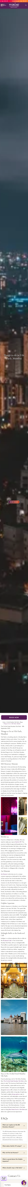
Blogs (21, 722)
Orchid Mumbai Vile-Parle (13, 722)
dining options (16, 1094)
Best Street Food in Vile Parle (17, 1109)
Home (4, 722)
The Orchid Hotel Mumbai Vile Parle (14, 1081)
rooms (8, 1090)
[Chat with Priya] (23, 1182)
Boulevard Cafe (7, 940)
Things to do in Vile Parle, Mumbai (14, 357)
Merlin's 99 (18, 842)
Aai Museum (4, 874)
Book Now (14, 717)
